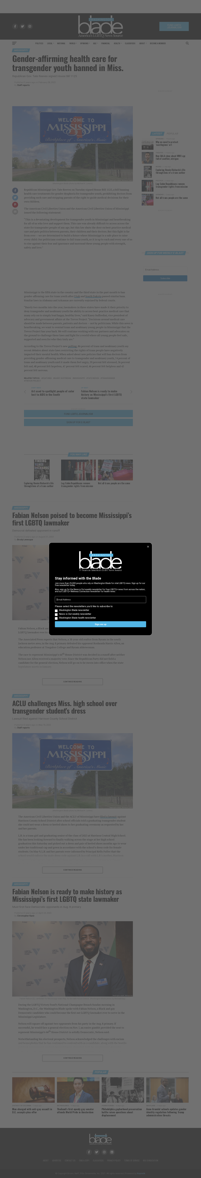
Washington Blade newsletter (74, 610)
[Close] (148, 547)
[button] (100, 612)
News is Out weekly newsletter (75, 614)
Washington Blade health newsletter (77, 618)
